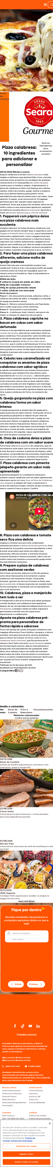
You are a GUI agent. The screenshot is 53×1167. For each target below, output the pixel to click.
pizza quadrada (8, 584)
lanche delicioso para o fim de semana (28, 212)
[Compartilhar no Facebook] (16, 670)
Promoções (7, 1105)
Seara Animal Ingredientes (14, 1102)
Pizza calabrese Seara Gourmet (23, 639)
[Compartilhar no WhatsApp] (21, 670)
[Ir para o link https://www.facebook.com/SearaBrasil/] (15, 1026)
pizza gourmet (23, 446)
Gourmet (39, 709)
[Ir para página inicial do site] (26, 1017)
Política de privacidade (39, 1118)
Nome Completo (21, 933)
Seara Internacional (11, 1090)
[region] (26, 1143)
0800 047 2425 (12, 1066)
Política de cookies (37, 1115)
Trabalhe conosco (26, 1034)
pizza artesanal (32, 210)
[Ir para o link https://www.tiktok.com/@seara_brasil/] (22, 1026)
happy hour (24, 480)
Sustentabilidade (37, 1102)
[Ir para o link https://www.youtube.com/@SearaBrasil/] (30, 1026)
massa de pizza (35, 643)
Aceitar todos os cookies (26, 1162)
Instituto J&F (34, 1096)
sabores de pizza (35, 174)
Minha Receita (8, 1099)
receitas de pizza (23, 375)
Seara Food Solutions (12, 1093)
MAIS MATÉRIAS (26, 901)
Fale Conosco (8, 1115)
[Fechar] (50, 1123)
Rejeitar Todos (26, 1154)
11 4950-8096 (34, 1066)
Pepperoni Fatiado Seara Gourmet (17, 233)
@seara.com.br (23, 1060)
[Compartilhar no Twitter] (19, 670)
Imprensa (33, 1093)
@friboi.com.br (23, 1057)
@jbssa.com (8, 1060)
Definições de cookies (26, 1146)
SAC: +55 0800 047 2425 (13, 1118)
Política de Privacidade (21, 1141)
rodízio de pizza (40, 182)
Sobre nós (33, 1099)
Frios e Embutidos (26, 711)
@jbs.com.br (8, 1057)
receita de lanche (9, 333)
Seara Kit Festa (9, 1096)
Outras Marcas (36, 1090)
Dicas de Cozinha (13, 711)
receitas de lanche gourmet (33, 545)
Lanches (48, 709)
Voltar (18, 984)
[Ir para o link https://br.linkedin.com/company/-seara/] (38, 1026)
